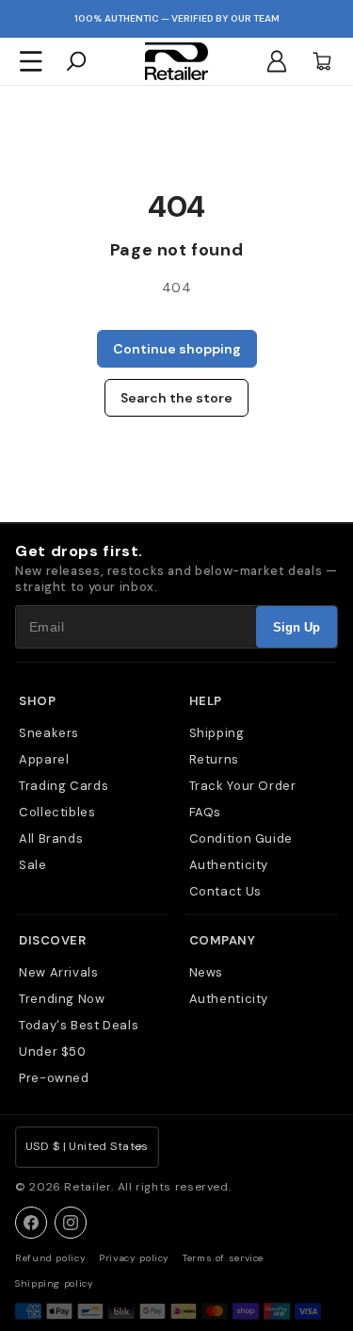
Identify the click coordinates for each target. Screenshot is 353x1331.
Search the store (176, 397)
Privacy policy (134, 1258)
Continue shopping (177, 348)
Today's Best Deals (78, 1025)
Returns (214, 759)
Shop (37, 701)
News (206, 972)
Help (205, 701)
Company (222, 940)
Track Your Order (243, 786)
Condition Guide (241, 838)
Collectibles (57, 812)
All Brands (51, 838)
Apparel (44, 759)
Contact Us (225, 891)
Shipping (217, 733)
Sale (33, 865)
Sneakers (49, 733)
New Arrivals (59, 972)
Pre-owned (54, 1078)
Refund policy (50, 1258)
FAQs (205, 812)
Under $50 (53, 1051)
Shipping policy (54, 1283)
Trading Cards (63, 786)
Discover (52, 940)
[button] (31, 61)
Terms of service (223, 1258)
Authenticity (229, 865)
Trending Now (62, 999)
